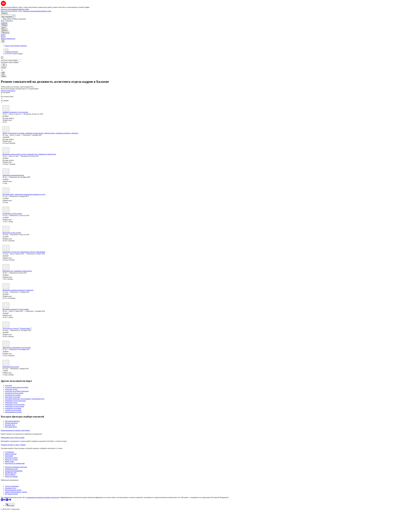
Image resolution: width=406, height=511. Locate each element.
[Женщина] (6, 108)
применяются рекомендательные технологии (43, 497)
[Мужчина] (6, 344)
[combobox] (10, 60)
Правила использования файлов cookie (37, 11)
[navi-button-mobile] (3, 41)
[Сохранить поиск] (3, 73)
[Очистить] (4, 65)
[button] (3, 35)
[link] (4, 30)
